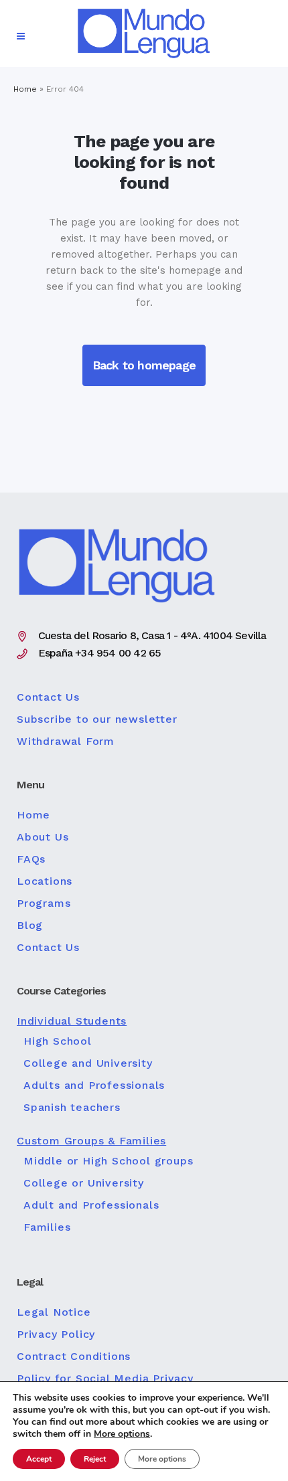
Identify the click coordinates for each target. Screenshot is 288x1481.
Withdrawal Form (66, 741)
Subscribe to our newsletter (97, 719)
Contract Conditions (74, 1356)
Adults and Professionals (94, 1085)
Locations (44, 881)
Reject (95, 1459)
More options (122, 1434)
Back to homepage (144, 365)
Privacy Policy (56, 1334)
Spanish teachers (72, 1107)
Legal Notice (54, 1312)
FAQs (31, 859)
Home (25, 89)
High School (57, 1041)
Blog (30, 925)
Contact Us (48, 697)
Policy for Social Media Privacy (105, 1378)
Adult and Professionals (91, 1205)
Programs (43, 903)
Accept (39, 1459)
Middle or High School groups (108, 1161)
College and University (88, 1063)
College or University (83, 1183)
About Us (42, 837)
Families (46, 1227)
